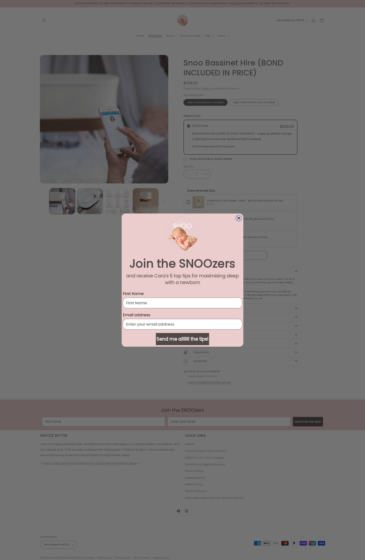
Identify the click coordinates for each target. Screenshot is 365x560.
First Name (133, 293)
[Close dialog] (239, 218)
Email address (136, 315)
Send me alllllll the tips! (183, 339)
